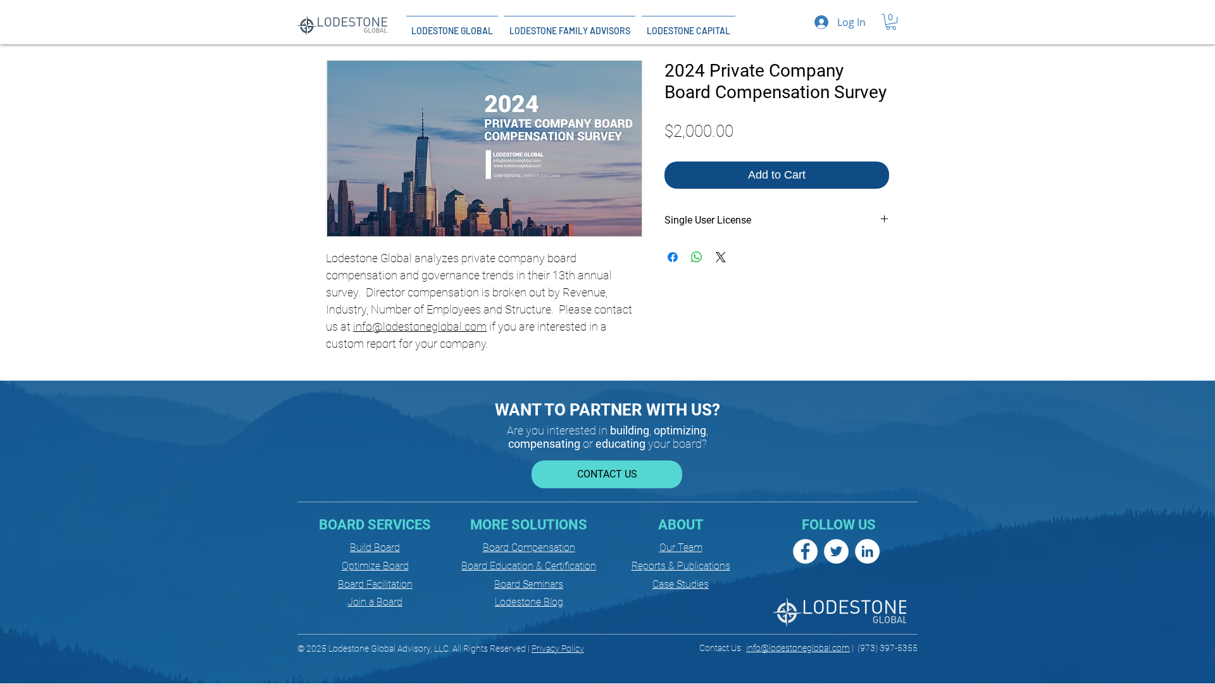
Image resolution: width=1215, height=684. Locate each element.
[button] (891, 22)
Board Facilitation (375, 584)
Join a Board (374, 602)
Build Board (375, 548)
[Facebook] (805, 551)
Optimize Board (375, 566)
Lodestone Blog (529, 602)
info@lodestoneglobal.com (420, 326)
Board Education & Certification (528, 566)
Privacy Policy (558, 648)
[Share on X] (720, 257)
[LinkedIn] (867, 551)
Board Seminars (528, 584)
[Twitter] (836, 551)
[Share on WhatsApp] (696, 257)
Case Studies (680, 584)
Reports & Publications (681, 566)
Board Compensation (529, 548)
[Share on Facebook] (672, 257)
